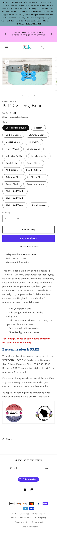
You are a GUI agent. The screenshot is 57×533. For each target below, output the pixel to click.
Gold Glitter (12, 163)
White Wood (33, 149)
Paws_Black (12, 184)
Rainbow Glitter (14, 177)
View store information (17, 262)
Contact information (30, 527)
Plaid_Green (39, 205)
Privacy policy (40, 517)
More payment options (29, 246)
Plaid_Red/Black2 (15, 198)
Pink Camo (34, 141)
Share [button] (9, 439)
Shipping (6, 117)
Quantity (6, 212)
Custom (38, 127)
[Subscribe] (46, 468)
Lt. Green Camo (37, 135)
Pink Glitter (12, 170)
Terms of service (22, 522)
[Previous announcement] (5, 34)
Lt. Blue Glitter (39, 156)
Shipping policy (38, 522)
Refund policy (26, 517)
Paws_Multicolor (36, 184)
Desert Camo (13, 141)
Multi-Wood (12, 149)
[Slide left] (22, 96)
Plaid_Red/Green (15, 205)
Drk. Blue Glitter (14, 156)
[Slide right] (35, 96)
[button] (6, 47)
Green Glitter (34, 163)
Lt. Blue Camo (13, 135)
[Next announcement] (52, 34)
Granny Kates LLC (27, 514)
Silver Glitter (38, 177)
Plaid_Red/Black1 (15, 191)
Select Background (16, 127)
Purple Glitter (33, 170)
